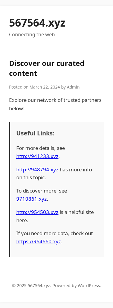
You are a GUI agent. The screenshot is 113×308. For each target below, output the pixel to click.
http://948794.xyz (37, 169)
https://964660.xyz (38, 241)
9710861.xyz (31, 198)
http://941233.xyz (37, 156)
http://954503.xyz (37, 212)
